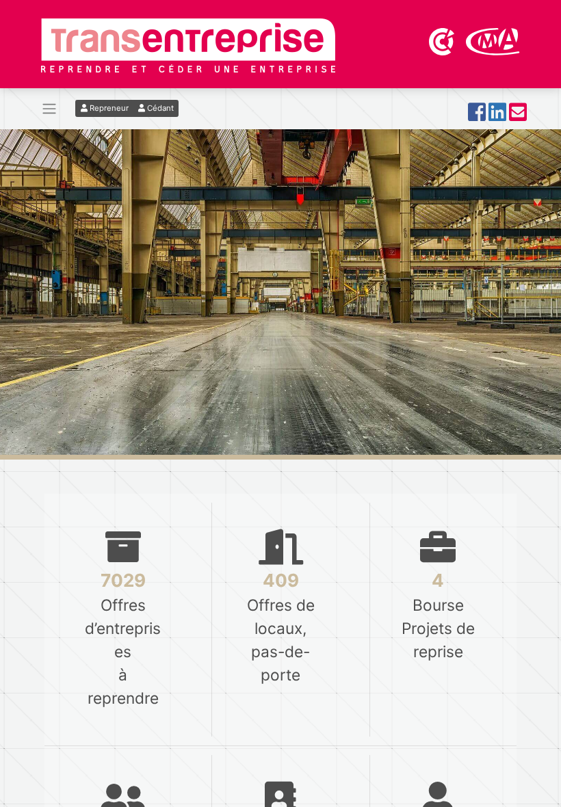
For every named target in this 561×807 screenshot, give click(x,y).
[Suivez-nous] (477, 115)
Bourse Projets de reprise (438, 736)
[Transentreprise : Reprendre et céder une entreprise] (188, 44)
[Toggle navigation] (49, 109)
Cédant (159, 108)
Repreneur (108, 108)
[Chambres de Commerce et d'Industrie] (442, 40)
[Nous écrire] (518, 115)
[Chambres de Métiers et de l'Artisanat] (493, 40)
